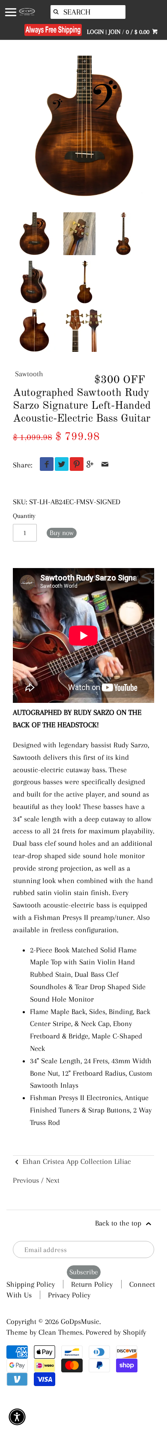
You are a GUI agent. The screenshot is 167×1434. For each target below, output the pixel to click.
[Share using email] (105, 465)
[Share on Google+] (90, 465)
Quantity (24, 516)
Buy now (62, 533)
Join (114, 31)
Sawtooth (29, 373)
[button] (17, 1416)
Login (95, 31)
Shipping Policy (30, 1284)
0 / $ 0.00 (138, 31)
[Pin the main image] (75, 465)
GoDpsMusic (80, 1321)
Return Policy (92, 1284)
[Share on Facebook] (45, 465)
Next (53, 1180)
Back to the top (119, 1223)
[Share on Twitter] (60, 465)
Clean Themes (60, 1332)
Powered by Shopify (116, 1332)
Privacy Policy (69, 1295)
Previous (26, 1180)
